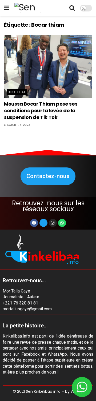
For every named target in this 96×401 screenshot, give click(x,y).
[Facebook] (34, 223)
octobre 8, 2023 (18, 125)
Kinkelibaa (17, 92)
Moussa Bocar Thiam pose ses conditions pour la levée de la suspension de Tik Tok (40, 111)
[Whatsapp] (62, 223)
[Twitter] (43, 223)
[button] (48, 176)
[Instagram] (53, 223)
